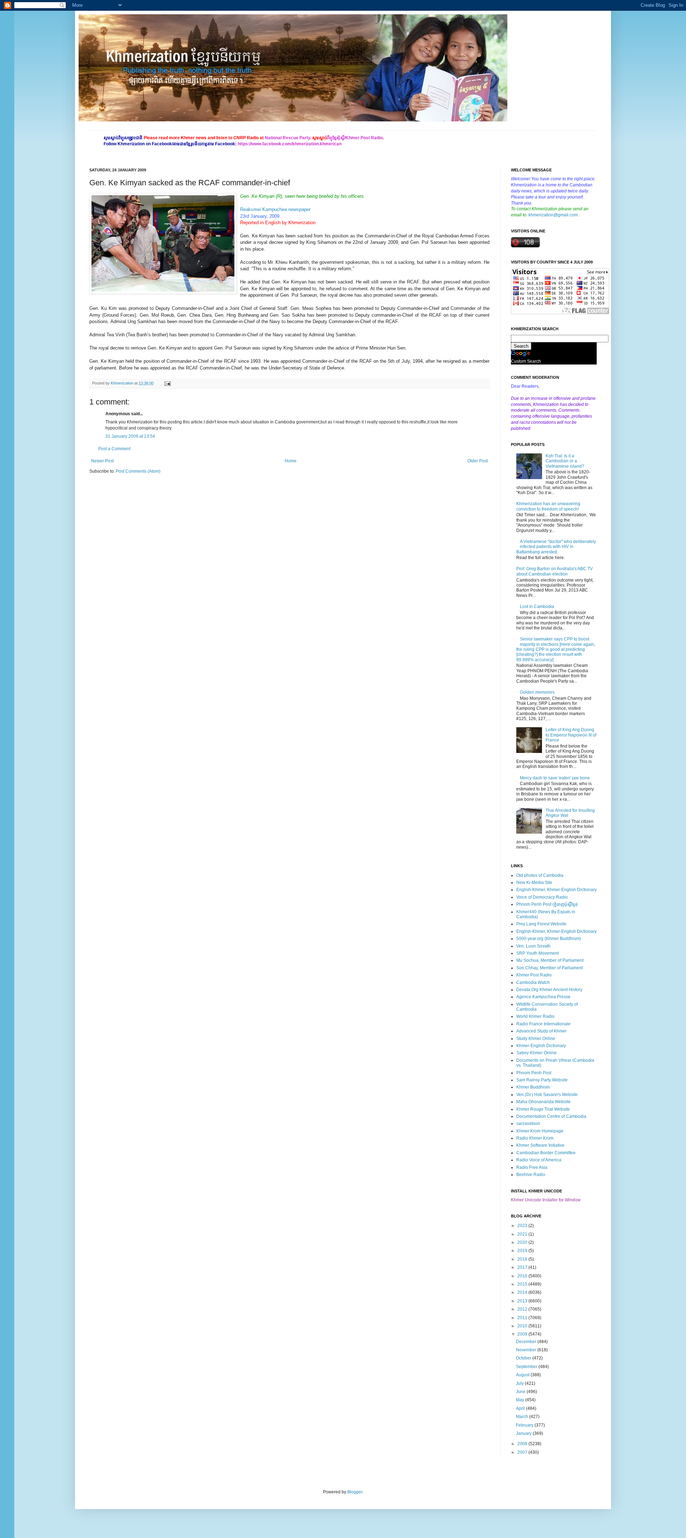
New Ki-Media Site (534, 882)
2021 (522, 1234)
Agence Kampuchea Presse (543, 996)
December (526, 1341)
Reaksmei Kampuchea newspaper (275, 209)
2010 (522, 1325)
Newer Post (102, 460)
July (520, 1383)
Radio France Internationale (543, 1023)
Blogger (354, 1491)
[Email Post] (167, 383)
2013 (522, 1300)
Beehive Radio (530, 1174)
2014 (522, 1292)
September (527, 1366)
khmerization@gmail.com (553, 214)
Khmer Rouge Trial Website (543, 1109)
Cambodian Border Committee (546, 1152)
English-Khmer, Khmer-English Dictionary (556, 889)
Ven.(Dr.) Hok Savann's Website (547, 1094)
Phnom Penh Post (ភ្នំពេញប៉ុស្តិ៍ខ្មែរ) (547, 904)
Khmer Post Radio (534, 974)
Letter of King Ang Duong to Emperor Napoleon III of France (571, 735)
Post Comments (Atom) (138, 471)
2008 (522, 1443)
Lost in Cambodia (537, 606)
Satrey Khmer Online (536, 1052)
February (525, 1425)
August (523, 1374)
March (522, 1416)
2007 (522, 1452)
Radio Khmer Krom (534, 1138)
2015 (522, 1284)
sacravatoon (528, 1123)
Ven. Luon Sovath (533, 946)
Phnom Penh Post (533, 1072)
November (526, 1349)
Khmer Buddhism (533, 1087)
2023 (522, 1225)
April (521, 1408)
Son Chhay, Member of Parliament (549, 967)
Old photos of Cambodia (539, 875)
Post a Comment (114, 448)
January (524, 1433)
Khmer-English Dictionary (541, 1045)
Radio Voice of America (538, 1159)
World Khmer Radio (535, 1016)
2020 (522, 1242)
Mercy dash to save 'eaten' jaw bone (555, 777)
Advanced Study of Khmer (541, 1031)
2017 (522, 1267)
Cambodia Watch (533, 982)
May (520, 1399)
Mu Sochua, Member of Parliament (549, 960)
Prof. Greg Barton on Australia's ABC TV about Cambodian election (554, 571)
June (521, 1391)
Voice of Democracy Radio (542, 897)
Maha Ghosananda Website (543, 1101)
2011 (522, 1317)
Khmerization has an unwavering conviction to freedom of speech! (548, 506)
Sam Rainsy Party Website (542, 1079)
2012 (522, 1309)
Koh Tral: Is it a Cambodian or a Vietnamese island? (565, 461)
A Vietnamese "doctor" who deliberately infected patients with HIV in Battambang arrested (556, 546)
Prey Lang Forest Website (541, 923)
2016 (522, 1275)
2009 (522, 1334)
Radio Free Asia (531, 1167)
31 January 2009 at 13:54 (130, 436)
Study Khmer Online (535, 1038)
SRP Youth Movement (537, 953)
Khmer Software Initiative (540, 1145)
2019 (522, 1250)
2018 (522, 1259)
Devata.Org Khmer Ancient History (549, 989)
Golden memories (537, 692)
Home (291, 460)
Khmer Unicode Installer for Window (546, 1199)
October (524, 1358)
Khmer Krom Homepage (539, 1131)
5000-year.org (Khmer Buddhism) (548, 938)
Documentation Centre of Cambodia (551, 1116)
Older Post (477, 460)
